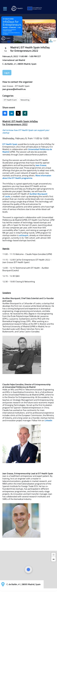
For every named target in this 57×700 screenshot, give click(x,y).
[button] (53, 555)
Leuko (7, 196)
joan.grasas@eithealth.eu (14, 89)
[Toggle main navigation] (4, 8)
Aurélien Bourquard (38, 193)
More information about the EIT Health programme (26, 177)
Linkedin (48, 420)
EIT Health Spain (9, 144)
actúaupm (23, 235)
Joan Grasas (41, 165)
